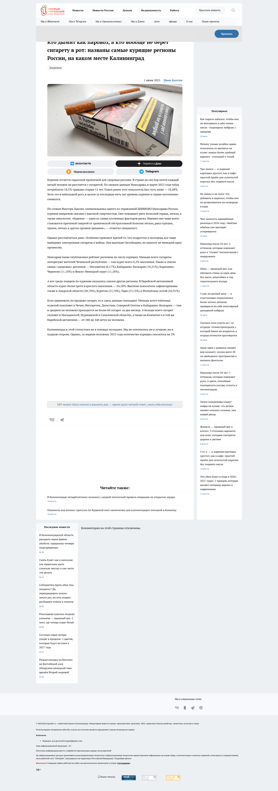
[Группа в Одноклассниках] (80, 171)
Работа (174, 10)
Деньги (127, 10)
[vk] (52, 420)
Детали (128, 758)
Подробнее (120, 758)
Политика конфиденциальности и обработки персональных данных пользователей (73, 750)
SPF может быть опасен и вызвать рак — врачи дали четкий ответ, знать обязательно (114, 404)
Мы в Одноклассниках (109, 21)
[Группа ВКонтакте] (80, 163)
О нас (189, 21)
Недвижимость (151, 10)
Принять (226, 33)
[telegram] (63, 420)
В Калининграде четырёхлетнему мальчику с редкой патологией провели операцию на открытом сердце (111, 498)
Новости (77, 10)
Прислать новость (209, 10)
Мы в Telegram (77, 21)
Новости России (103, 10)
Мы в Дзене (138, 21)
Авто (156, 21)
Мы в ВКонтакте (50, 21)
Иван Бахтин (173, 80)
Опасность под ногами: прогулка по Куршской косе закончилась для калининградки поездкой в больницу (111, 511)
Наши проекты (210, 21)
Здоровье (55, 68)
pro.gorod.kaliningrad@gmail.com (67, 741)
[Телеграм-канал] (149, 171)
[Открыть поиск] (233, 10)
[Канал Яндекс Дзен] (149, 163)
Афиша (173, 21)
